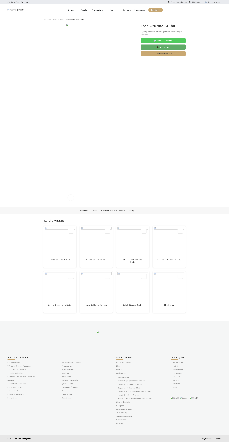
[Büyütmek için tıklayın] (71, 198)
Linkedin (176, 377)
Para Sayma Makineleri (71, 362)
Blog (26, 2)
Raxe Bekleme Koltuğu (96, 305)
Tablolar (65, 373)
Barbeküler (66, 377)
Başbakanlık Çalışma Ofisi (129, 388)
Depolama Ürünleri (70, 387)
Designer (120, 406)
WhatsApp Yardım (164, 41)
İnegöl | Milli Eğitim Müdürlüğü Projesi (134, 392)
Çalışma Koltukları (15, 391)
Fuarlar (119, 370)
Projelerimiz (121, 373)
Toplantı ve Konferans (17, 384)
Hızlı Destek (178, 362)
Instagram (177, 373)
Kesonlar (65, 391)
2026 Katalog (197, 2)
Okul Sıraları (67, 394)
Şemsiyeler (66, 398)
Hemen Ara (164, 47)
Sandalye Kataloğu (124, 416)
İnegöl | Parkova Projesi (128, 395)
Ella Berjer (169, 305)
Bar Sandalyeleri (14, 362)
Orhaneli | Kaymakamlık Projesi (131, 381)
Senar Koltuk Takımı (96, 260)
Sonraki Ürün (184, 20)
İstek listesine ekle (164, 53)
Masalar (11, 380)
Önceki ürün (179, 20)
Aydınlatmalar (68, 370)
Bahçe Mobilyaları (15, 387)
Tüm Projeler (123, 377)
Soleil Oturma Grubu (133, 305)
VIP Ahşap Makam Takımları (19, 366)
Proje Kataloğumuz (179, 2)
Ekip (118, 366)
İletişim (119, 423)
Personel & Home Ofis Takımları (21, 377)
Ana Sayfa (47, 20)
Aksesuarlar (67, 366)
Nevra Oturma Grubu (60, 260)
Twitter (176, 380)
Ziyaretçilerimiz (214, 2)
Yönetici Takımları (15, 373)
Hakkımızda (121, 420)
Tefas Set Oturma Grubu (169, 260)
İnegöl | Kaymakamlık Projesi (130, 384)
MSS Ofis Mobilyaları (22, 438)
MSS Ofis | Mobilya (124, 362)
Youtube (176, 384)
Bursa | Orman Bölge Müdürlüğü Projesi (135, 399)
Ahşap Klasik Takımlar (17, 370)
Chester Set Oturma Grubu (132, 261)
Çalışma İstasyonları (70, 380)
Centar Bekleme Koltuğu (60, 305)
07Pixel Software (214, 438)
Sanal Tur (15, 2)
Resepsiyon (12, 398)
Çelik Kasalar (67, 384)
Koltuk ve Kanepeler (60, 20)
